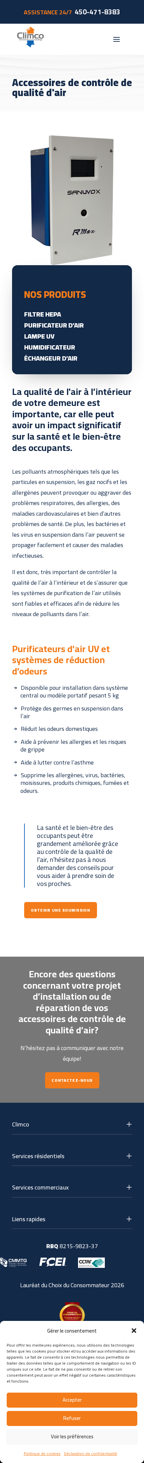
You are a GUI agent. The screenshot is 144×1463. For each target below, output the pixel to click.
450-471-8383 (97, 11)
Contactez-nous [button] (72, 1080)
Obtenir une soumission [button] (60, 910)
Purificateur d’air (54, 325)
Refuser (72, 1418)
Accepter (72, 1400)
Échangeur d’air (50, 358)
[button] (134, 1330)
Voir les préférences (72, 1436)
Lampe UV (39, 336)
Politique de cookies (42, 1453)
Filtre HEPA (42, 314)
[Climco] (30, 39)
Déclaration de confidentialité (90, 1453)
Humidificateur (49, 347)
